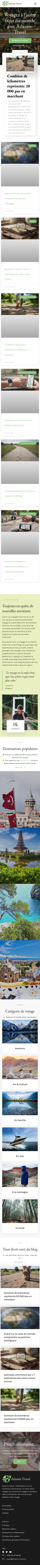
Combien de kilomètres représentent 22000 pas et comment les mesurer (16, 566)
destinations (25, 760)
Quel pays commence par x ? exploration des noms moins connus (17, 273)
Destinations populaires (20, 748)
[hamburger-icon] (35, 3)
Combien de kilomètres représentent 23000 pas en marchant (16, 349)
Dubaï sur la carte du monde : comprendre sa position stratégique (17, 198)
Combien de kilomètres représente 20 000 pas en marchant (18, 86)
